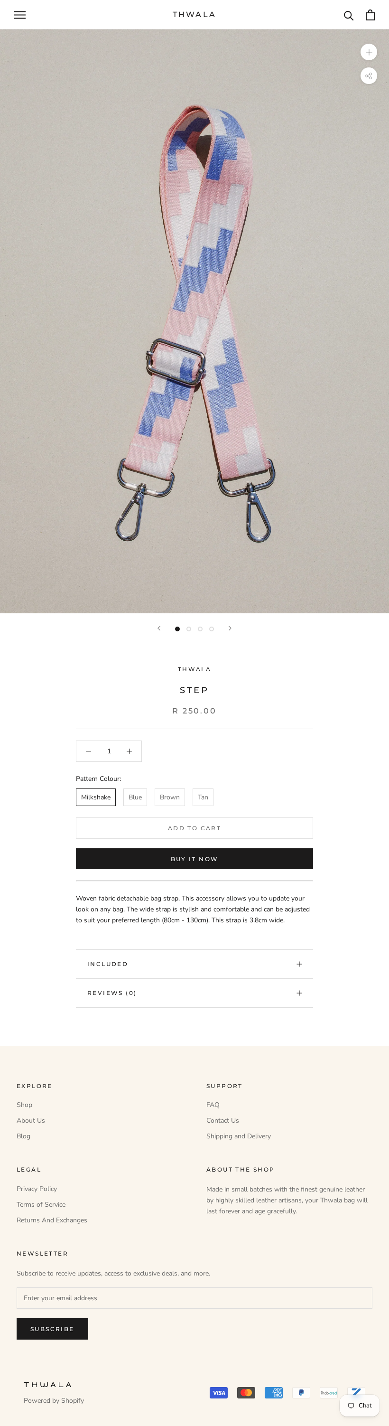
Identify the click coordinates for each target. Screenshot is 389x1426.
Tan (203, 797)
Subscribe (52, 1328)
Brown (170, 797)
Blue (135, 797)
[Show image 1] (177, 629)
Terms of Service (41, 1204)
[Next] (230, 628)
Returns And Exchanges (52, 1220)
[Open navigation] (20, 15)
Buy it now (195, 859)
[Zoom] (369, 52)
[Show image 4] (211, 629)
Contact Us (222, 1120)
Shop (24, 1104)
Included (107, 963)
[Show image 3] (200, 629)
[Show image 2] (188, 629)
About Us (31, 1120)
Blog (23, 1136)
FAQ (213, 1104)
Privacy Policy (37, 1188)
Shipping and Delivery (238, 1136)
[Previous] (158, 628)
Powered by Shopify (54, 1400)
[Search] (349, 15)
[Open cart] (370, 14)
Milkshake (96, 797)
